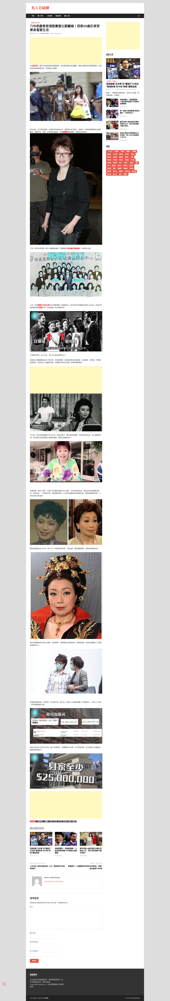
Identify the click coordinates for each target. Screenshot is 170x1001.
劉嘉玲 (128, 151)
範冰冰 (119, 165)
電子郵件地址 (34, 942)
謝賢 (114, 168)
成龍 (132, 157)
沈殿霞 (131, 163)
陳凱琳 (121, 171)
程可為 (55, 821)
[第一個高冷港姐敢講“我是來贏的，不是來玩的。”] (112, 117)
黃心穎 (134, 171)
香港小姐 (127, 171)
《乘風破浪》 (40, 821)
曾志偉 (109, 160)
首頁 (33, 16)
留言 (32, 907)
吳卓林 (127, 154)
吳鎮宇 (133, 154)
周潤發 (115, 157)
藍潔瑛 (131, 165)
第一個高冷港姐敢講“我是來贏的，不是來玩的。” (129, 112)
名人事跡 (114, 81)
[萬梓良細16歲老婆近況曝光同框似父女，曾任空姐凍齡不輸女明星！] (91, 846)
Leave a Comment (55, 33)
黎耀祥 (125, 174)
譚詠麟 (125, 168)
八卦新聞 (49, 16)
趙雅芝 (74, 821)
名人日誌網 (40, 7)
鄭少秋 (115, 171)
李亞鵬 (115, 160)
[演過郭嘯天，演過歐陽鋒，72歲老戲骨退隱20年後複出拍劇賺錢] (66, 846)
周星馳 (109, 157)
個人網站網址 (34, 951)
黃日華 (109, 174)
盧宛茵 (114, 165)
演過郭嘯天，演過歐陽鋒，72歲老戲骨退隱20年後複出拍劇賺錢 (66, 850)
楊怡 (120, 163)
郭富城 (131, 168)
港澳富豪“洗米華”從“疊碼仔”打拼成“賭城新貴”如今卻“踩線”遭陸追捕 (40, 850)
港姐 (136, 163)
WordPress (136, 998)
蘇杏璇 (65, 821)
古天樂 (115, 154)
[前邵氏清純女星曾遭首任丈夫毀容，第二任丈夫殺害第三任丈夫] (112, 140)
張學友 (127, 157)
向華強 (121, 154)
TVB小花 (109, 151)
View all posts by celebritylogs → (54, 881)
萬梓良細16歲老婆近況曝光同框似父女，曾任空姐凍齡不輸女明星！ (91, 850)
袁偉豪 (109, 168)
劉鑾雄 (46, 821)
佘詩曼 (122, 151)
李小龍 (133, 160)
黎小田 (115, 174)
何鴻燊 (116, 151)
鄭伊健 (109, 171)
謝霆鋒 (119, 168)
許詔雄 (69, 821)
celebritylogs (44, 33)
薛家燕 (125, 165)
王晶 (108, 165)
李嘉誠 (127, 160)
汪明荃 (51, 821)
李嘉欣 (121, 160)
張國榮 (121, 157)
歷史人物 (67, 16)
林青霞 (109, 163)
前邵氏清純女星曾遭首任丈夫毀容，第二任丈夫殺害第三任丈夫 (129, 135)
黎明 (120, 174)
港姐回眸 (58, 16)
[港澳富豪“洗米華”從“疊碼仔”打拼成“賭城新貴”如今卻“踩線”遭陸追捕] (41, 846)
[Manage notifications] (4, 984)
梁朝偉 (115, 163)
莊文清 (60, 821)
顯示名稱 (33, 933)
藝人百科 (40, 16)
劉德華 (134, 151)
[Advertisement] (66, 50)
